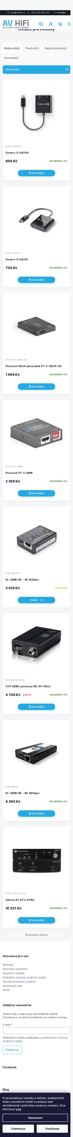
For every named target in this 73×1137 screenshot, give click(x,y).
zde (18, 1109)
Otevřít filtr (13, 69)
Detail (34, 600)
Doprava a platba (13, 973)
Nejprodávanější (56, 48)
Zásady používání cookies (19, 981)
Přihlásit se (12, 1049)
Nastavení (35, 1118)
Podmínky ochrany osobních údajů (24, 977)
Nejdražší (32, 48)
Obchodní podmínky (15, 968)
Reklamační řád (12, 985)
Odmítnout (18, 1128)
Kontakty (8, 964)
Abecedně (11, 58)
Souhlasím (52, 1128)
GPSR (6, 990)
